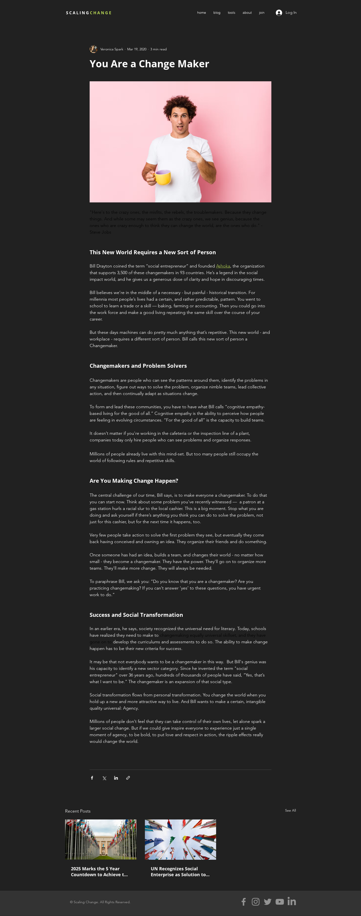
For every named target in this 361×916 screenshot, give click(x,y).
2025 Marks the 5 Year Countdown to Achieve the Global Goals (100, 871)
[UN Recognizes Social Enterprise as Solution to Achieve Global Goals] (180, 839)
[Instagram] (255, 902)
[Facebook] (243, 902)
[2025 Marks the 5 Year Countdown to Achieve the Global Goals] (101, 839)
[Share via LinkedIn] (116, 777)
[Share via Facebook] (92, 777)
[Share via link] (128, 777)
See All (290, 810)
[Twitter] (268, 902)
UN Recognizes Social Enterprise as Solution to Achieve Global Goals (178, 871)
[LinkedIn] (292, 902)
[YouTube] (280, 902)
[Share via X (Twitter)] (104, 777)
